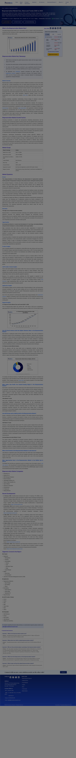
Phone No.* (25, 378)
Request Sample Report (37, 392)
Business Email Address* (28, 373)
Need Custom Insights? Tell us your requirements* (32, 382)
